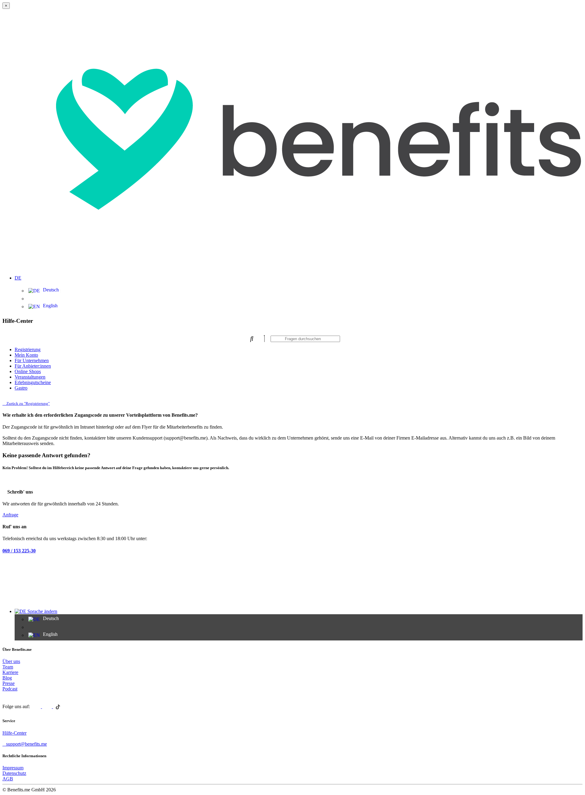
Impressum (12, 767)
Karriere (10, 672)
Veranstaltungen (30, 377)
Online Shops (28, 371)
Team (7, 666)
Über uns (11, 661)
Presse (8, 683)
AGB (7, 778)
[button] (299, 274)
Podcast (9, 688)
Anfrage (10, 514)
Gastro (21, 387)
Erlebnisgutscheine (33, 382)
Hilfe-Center (14, 733)
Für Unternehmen (32, 360)
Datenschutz (14, 773)
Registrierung (28, 349)
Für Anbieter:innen (33, 366)
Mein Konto (26, 355)
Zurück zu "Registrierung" (27, 403)
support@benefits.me (26, 744)
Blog (7, 677)
